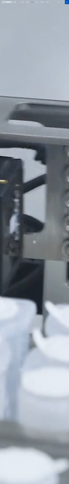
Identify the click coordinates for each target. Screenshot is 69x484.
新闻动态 (37, 2)
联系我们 (47, 2)
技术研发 (27, 2)
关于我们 (32, 2)
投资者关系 (42, 2)
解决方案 (22, 2)
